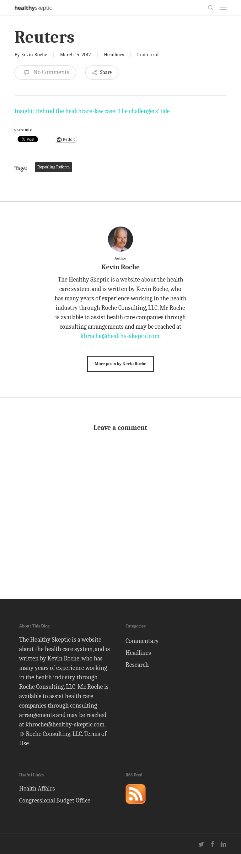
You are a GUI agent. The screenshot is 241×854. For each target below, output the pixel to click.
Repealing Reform (53, 167)
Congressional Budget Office (54, 800)
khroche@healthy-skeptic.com (119, 336)
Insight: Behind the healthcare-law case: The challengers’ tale (92, 111)
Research (137, 664)
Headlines (114, 54)
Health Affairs (37, 788)
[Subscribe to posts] (136, 806)
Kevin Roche (34, 54)
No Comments (50, 72)
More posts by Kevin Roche (120, 363)
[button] (223, 7)
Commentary (142, 640)
